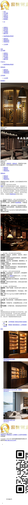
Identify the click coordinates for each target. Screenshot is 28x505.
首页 (4, 11)
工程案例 (5, 32)
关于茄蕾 (5, 13)
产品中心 (5, 14)
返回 (2, 329)
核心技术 (5, 30)
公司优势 (5, 17)
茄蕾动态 (5, 38)
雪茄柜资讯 (6, 40)
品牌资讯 (5, 169)
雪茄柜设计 (9, 434)
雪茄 (2, 186)
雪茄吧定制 (13, 194)
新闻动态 (5, 16)
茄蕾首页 (9, 163)
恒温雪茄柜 (18, 202)
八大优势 (5, 44)
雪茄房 (11, 275)
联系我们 (5, 19)
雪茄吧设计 (3, 434)
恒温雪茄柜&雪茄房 (8, 36)
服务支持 (5, 33)
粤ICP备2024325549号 (10, 440)
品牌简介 (5, 27)
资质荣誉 (5, 29)
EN (4, 21)
